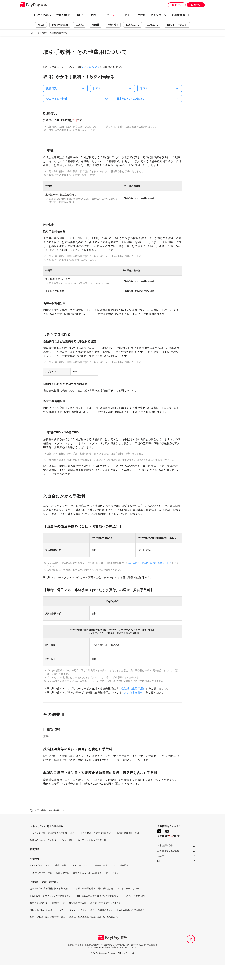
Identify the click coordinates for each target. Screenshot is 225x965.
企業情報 (35, 858)
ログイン (176, 5)
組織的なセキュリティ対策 (43, 840)
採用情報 (124, 865)
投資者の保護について (105, 865)
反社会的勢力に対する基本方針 (105, 903)
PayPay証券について (40, 865)
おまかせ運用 (60, 24)
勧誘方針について (39, 903)
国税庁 (160, 861)
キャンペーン (159, 15)
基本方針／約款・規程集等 (44, 882)
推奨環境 (35, 849)
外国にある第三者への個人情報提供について (99, 896)
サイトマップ (112, 872)
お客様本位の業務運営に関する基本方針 (50, 888)
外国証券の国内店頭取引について (46, 910)
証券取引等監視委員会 (168, 850)
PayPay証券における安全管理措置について (51, 896)
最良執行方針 (58, 903)
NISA (41, 24)
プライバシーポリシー (128, 888)
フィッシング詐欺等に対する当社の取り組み (52, 833)
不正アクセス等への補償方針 (92, 840)
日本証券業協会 (165, 845)
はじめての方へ (42, 15)
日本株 (80, 24)
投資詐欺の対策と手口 (128, 833)
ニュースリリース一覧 (41, 872)
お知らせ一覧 (62, 872)
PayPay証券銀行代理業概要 (131, 910)
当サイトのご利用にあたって (87, 872)
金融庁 (160, 856)
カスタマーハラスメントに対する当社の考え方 (90, 910)
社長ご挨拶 (60, 865)
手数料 (141, 15)
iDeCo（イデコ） (176, 24)
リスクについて (90, 66)
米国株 (95, 24)
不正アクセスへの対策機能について (95, 833)
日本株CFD (132, 24)
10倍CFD (152, 24)
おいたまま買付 (133, 692)
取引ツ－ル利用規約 (135, 896)
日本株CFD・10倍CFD (131, 98)
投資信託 (112, 24)
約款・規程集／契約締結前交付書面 (47, 917)
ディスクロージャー (80, 865)
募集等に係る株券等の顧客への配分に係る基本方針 (94, 917)
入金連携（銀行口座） (132, 688)
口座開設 (195, 5)
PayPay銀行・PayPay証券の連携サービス (149, 563)
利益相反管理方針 (77, 903)
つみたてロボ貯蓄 (57, 98)
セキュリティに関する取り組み (46, 826)
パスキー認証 (67, 840)
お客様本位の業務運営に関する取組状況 (93, 888)
